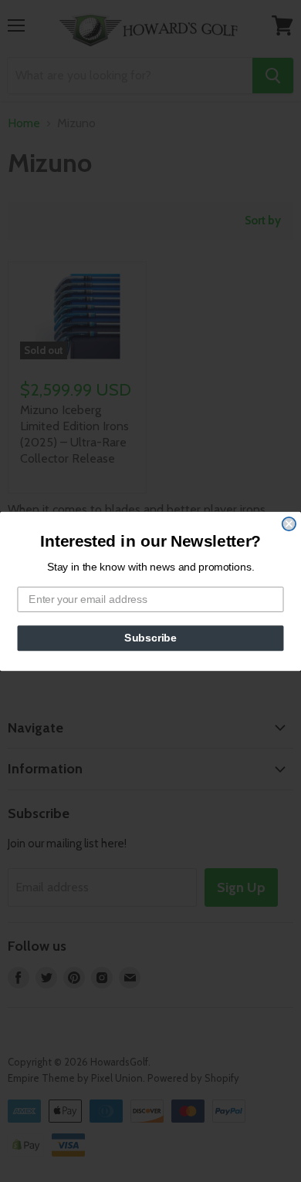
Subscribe (150, 637)
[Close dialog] (289, 523)
